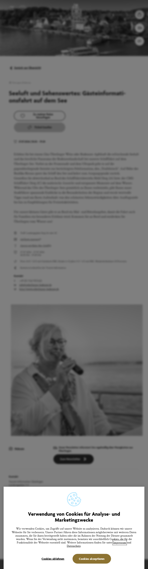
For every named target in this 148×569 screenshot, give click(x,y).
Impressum (119, 543)
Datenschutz (73, 546)
